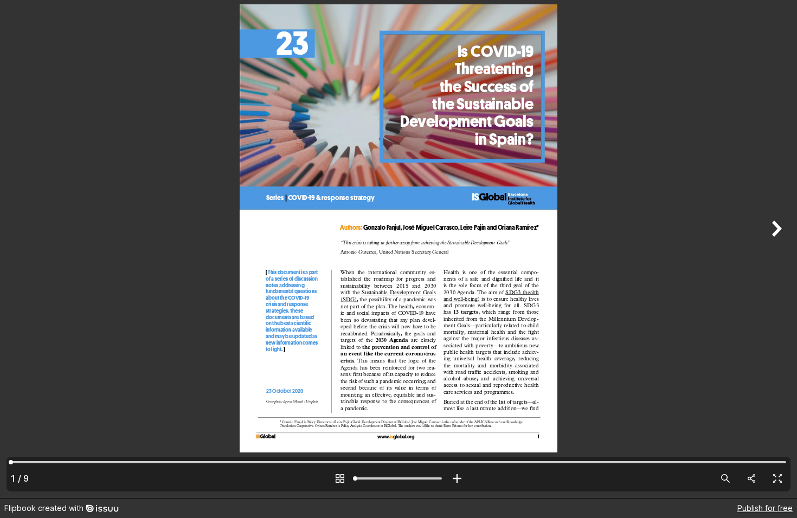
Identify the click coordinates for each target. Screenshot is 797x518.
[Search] (725, 478)
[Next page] (775, 249)
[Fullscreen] (777, 478)
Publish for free (765, 508)
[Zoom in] (457, 478)
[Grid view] (340, 478)
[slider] (398, 478)
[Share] (751, 478)
